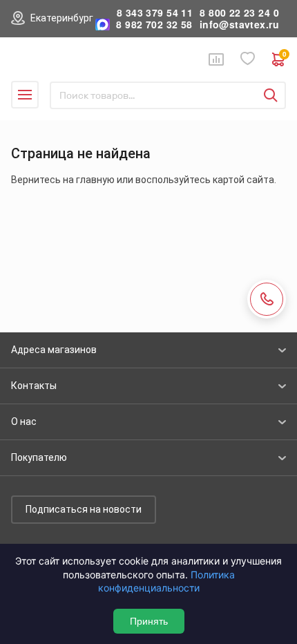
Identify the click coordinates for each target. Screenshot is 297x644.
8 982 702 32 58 (154, 24)
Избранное (248, 59)
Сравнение (216, 59)
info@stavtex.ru (239, 24)
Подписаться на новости (84, 509)
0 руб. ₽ (284, 56)
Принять (149, 621)
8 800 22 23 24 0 (239, 13)
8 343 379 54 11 (155, 13)
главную (95, 179)
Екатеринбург (61, 17)
